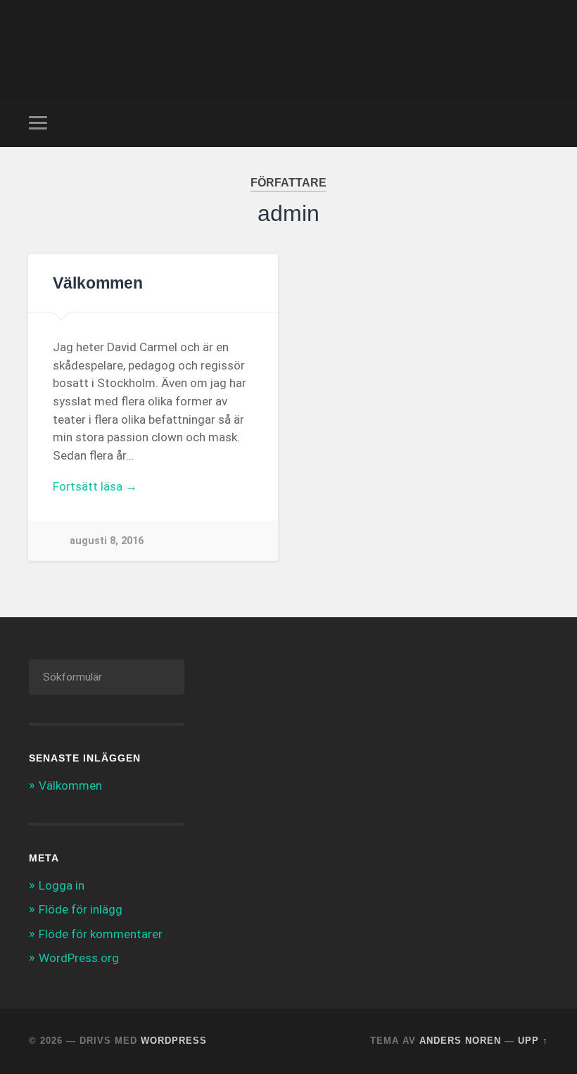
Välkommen (98, 283)
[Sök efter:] (106, 677)
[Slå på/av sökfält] (539, 122)
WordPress (174, 1040)
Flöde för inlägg (80, 909)
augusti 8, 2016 (107, 541)
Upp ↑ (533, 1040)
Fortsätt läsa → (95, 486)
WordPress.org (79, 958)
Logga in (61, 885)
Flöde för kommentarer (101, 934)
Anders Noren (460, 1040)
